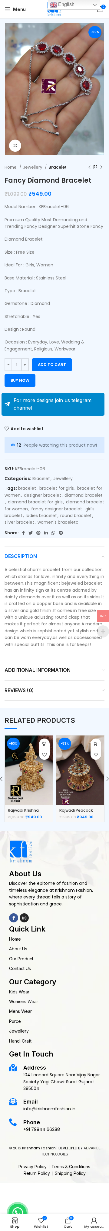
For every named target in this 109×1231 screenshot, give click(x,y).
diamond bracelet (83, 495)
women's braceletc (58, 522)
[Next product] (101, 167)
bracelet (27, 488)
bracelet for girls (56, 488)
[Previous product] (89, 167)
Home (11, 167)
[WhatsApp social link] (53, 533)
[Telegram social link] (61, 533)
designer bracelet (42, 495)
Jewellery (33, 167)
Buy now (20, 380)
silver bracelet (19, 522)
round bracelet (76, 515)
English (65, 4)
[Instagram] (24, 917)
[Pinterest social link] (38, 533)
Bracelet (57, 167)
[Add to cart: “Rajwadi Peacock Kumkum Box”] (96, 744)
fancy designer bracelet (56, 509)
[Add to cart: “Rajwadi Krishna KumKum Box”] (44, 744)
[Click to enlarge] (15, 146)
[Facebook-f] (13, 917)
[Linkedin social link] (46, 533)
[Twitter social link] (31, 533)
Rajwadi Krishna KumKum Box (23, 813)
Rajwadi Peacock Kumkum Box (76, 813)
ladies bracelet (41, 515)
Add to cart (52, 364)
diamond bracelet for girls (35, 502)
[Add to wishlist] (44, 754)
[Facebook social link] (23, 533)
